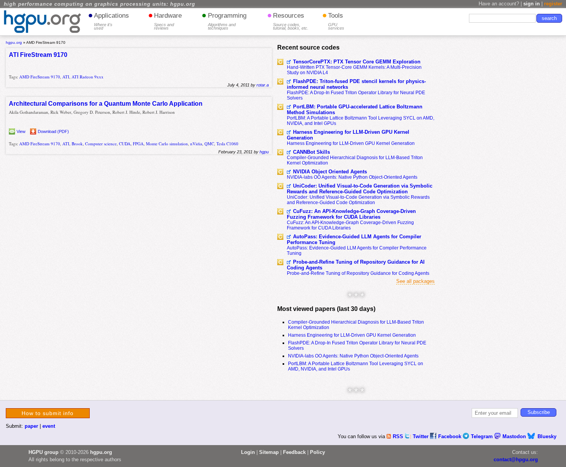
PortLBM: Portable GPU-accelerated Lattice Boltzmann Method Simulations (354, 109)
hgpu (264, 152)
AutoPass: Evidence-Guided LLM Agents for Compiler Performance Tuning (354, 239)
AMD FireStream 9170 (39, 77)
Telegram (482, 436)
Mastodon (514, 436)
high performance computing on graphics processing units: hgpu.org (99, 4)
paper (31, 426)
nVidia (196, 143)
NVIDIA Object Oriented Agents (330, 172)
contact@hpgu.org (516, 459)
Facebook (450, 436)
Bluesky (547, 436)
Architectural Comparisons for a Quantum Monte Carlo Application (106, 103)
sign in (531, 4)
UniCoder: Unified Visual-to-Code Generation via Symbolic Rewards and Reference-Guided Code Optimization (359, 188)
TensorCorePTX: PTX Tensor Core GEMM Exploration (356, 62)
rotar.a (262, 85)
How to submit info (48, 413)
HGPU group (43, 452)
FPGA (138, 143)
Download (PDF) (53, 131)
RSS (399, 436)
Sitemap (269, 452)
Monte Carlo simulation (167, 143)
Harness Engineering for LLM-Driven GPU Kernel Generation (348, 135)
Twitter (421, 436)
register (553, 4)
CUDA (125, 143)
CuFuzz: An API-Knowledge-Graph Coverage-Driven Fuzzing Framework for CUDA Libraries (351, 214)
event (48, 426)
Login (248, 452)
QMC (209, 143)
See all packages (415, 281)
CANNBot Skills (311, 152)
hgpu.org (14, 42)
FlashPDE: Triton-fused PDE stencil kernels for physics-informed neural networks (356, 84)
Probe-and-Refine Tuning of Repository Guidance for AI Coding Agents (356, 265)
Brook (77, 143)
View (21, 131)
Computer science (101, 143)
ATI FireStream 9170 (38, 55)
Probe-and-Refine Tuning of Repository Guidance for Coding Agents (358, 273)
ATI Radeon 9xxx (88, 77)
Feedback (294, 452)
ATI (65, 77)
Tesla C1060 (227, 143)
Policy (317, 452)
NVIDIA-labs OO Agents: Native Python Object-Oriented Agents (352, 177)
